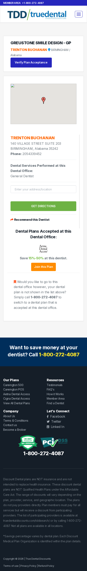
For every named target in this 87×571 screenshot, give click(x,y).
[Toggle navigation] (79, 14)
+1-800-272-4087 (33, 2)
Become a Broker (14, 429)
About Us (9, 416)
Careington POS (13, 389)
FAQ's (50, 389)
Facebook (57, 416)
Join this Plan (43, 266)
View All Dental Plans (16, 403)
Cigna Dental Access (16, 398)
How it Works (55, 394)
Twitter (56, 421)
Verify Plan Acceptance (31, 62)
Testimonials (55, 385)
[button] (43, 100)
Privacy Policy (28, 565)
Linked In (57, 427)
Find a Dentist (55, 403)
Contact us (10, 425)
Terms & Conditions (15, 420)
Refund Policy (46, 565)
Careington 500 (13, 385)
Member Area (11, 2)
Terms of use (11, 565)
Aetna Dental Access (16, 394)
